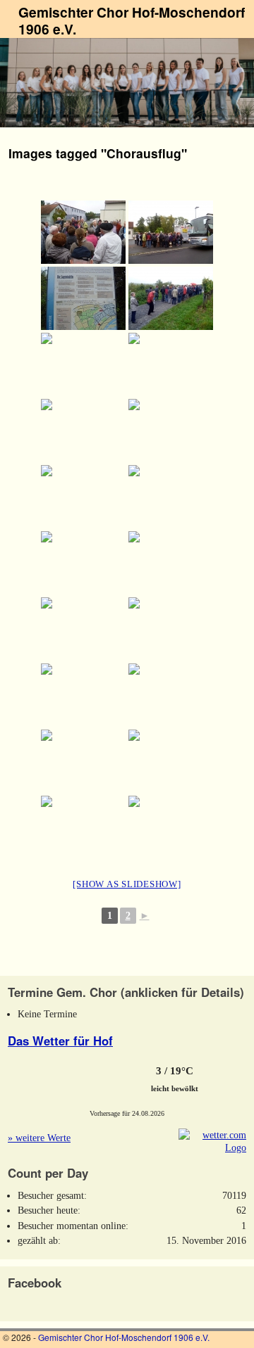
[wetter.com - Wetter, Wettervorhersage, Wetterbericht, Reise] (212, 1147)
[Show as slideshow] (127, 884)
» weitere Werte (39, 1137)
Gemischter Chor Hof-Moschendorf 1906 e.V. (131, 20)
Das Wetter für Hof (60, 1040)
